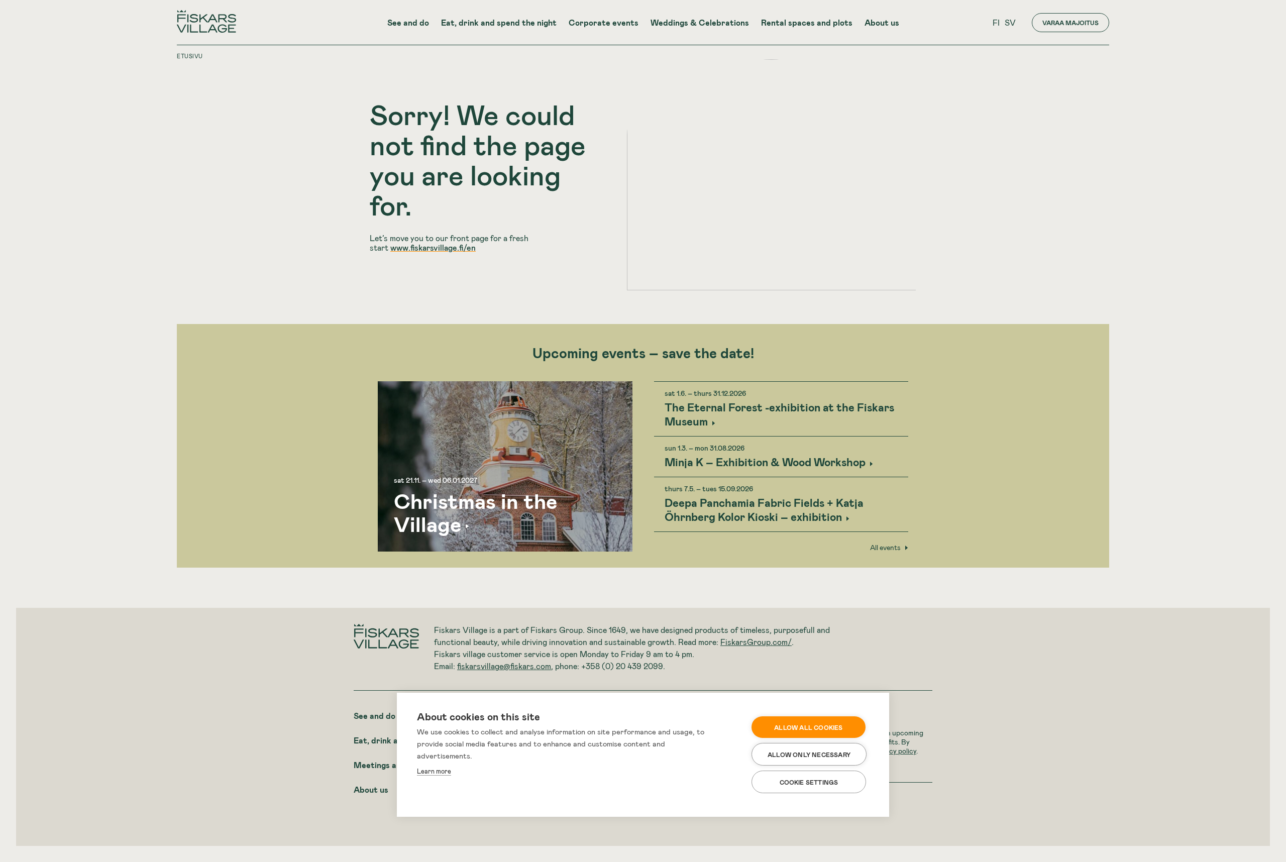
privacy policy (895, 750)
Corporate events (603, 22)
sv (1010, 22)
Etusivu (190, 56)
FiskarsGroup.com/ (756, 641)
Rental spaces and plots (806, 22)
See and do (408, 22)
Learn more (434, 771)
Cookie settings (809, 782)
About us (882, 22)
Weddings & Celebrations (700, 22)
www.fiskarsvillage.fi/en (433, 247)
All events (885, 548)
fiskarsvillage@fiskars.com (504, 666)
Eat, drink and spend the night (499, 22)
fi (996, 22)
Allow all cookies (808, 727)
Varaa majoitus (1070, 22)
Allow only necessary (809, 754)
